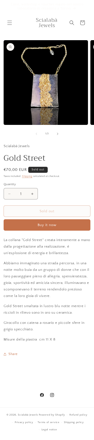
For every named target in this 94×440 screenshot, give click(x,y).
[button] (9, 22)
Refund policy (78, 414)
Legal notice (49, 429)
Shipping (27, 176)
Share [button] (13, 354)
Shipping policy (74, 422)
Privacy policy (24, 422)
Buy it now (47, 225)
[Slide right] (57, 134)
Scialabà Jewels (28, 414)
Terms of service (48, 422)
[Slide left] (36, 134)
